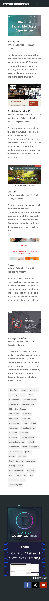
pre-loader (22, 456)
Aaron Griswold (17, 45)
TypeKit (18, 475)
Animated (33, 390)
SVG (10, 475)
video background (15, 485)
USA (31, 475)
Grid (10, 409)
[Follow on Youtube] (43, 585)
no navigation (14, 447)
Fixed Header (14, 404)
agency (24, 390)
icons (33, 423)
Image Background (28, 428)
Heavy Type (26, 418)
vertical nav (13, 480)
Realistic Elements (16, 461)
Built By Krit (13, 41)
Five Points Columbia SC (19, 111)
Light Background (27, 437)
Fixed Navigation (28, 404)
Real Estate (19, 199)
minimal (31, 442)
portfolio (12, 456)
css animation (14, 400)
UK (25, 475)
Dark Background (29, 400)
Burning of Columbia (17, 338)
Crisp (31, 395)
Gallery (11, 48)
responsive (30, 461)
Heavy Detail (13, 418)
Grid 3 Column (14, 414)
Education (12, 345)
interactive (24, 433)
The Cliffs (12, 191)
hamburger (27, 414)
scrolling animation (16, 466)
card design (13, 395)
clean (23, 395)
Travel (26, 122)
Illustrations (13, 428)
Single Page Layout (16, 470)
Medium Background (16, 442)
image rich (13, 433)
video (23, 480)
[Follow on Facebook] (27, 585)
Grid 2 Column (20, 409)
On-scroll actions (15, 452)
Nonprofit (19, 122)
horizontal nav (14, 423)
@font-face (13, 390)
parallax (28, 452)
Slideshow (31, 470)
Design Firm (13, 272)
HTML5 (25, 423)
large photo (13, 437)
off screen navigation (30, 447)
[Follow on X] (35, 585)
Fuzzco (11, 265)
